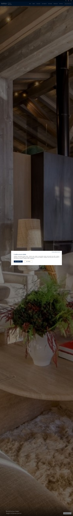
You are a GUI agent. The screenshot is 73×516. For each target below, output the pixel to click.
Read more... (32, 258)
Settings (28, 261)
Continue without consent (56, 252)
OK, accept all (18, 261)
